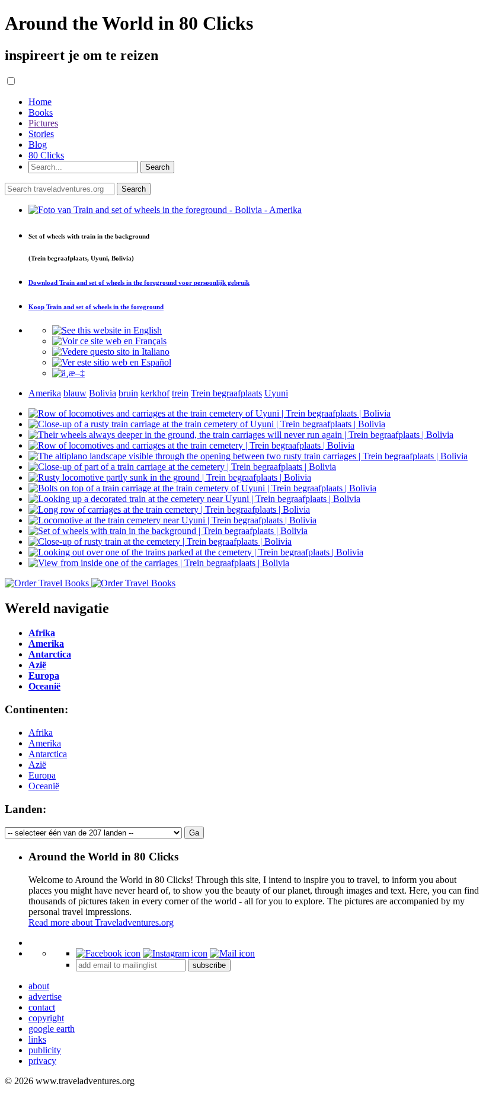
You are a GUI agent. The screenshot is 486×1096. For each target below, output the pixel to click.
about (38, 986)
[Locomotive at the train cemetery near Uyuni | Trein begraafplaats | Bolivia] (172, 520)
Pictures (43, 123)
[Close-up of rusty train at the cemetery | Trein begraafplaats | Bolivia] (160, 541)
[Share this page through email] (232, 953)
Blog (37, 144)
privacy (42, 1061)
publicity (44, 1050)
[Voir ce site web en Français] (109, 341)
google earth (51, 1029)
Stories (41, 134)
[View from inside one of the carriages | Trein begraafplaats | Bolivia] (158, 563)
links (37, 1039)
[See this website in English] (107, 330)
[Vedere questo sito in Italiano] (111, 352)
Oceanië (43, 786)
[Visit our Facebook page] (108, 953)
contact (41, 1007)
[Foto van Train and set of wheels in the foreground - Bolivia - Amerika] (165, 210)
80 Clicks (46, 155)
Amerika (44, 743)
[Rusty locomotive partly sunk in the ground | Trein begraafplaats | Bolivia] (169, 477)
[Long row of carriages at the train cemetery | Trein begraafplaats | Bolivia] (169, 509)
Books (40, 112)
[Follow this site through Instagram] (175, 953)
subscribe (209, 965)
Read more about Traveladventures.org (101, 922)
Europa (42, 775)
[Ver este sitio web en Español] (111, 362)
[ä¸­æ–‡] (68, 373)
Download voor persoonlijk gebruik (139, 282)
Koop (96, 306)
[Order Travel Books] (90, 583)
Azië (37, 765)
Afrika (40, 733)
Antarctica (47, 754)
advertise (45, 997)
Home (40, 102)
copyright (46, 1018)
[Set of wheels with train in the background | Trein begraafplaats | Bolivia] (168, 531)
